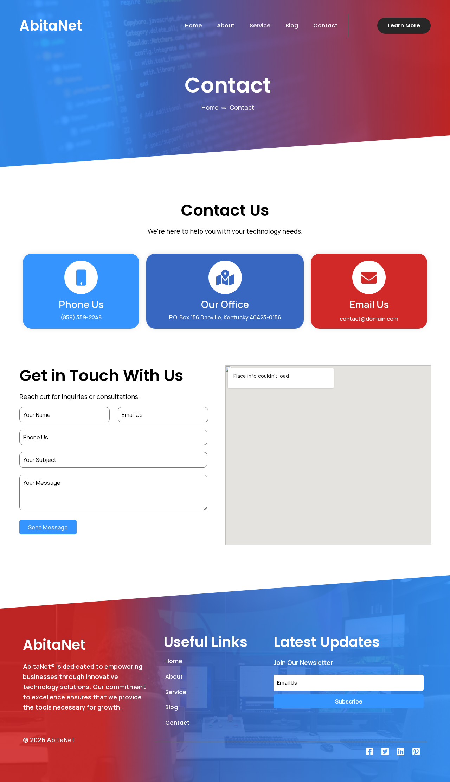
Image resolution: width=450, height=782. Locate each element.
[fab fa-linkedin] (400, 751)
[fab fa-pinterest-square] (416, 751)
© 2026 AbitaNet (49, 740)
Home (210, 107)
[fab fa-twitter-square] (385, 751)
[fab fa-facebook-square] (369, 751)
